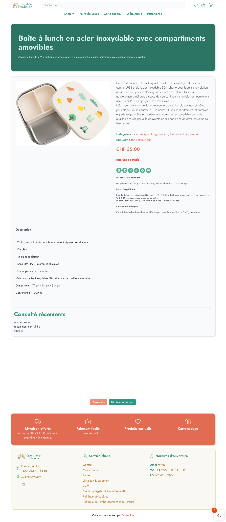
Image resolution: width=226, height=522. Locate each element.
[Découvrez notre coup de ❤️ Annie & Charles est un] (113, 363)
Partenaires (154, 14)
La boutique (134, 14)
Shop (67, 14)
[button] (119, 170)
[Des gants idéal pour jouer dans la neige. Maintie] (191, 363)
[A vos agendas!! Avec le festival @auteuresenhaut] (113, 386)
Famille (33, 57)
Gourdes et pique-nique (184, 134)
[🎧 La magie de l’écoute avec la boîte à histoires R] (34, 363)
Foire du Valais (89, 14)
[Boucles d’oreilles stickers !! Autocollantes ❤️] (152, 386)
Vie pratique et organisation (55, 57)
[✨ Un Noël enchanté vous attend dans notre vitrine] (152, 363)
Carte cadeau (112, 14)
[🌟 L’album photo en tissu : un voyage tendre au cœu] (74, 363)
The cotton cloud (141, 140)
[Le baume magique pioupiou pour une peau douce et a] (34, 386)
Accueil (22, 57)
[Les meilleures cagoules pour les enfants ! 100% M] (191, 386)
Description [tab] (23, 229)
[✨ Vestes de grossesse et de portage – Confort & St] (74, 386)
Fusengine (128, 515)
